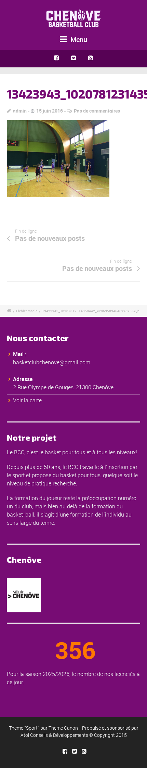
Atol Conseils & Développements (54, 735)
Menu (78, 39)
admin (20, 110)
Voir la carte (27, 400)
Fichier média (26, 311)
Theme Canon (63, 728)
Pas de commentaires (97, 110)
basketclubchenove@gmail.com (51, 362)
